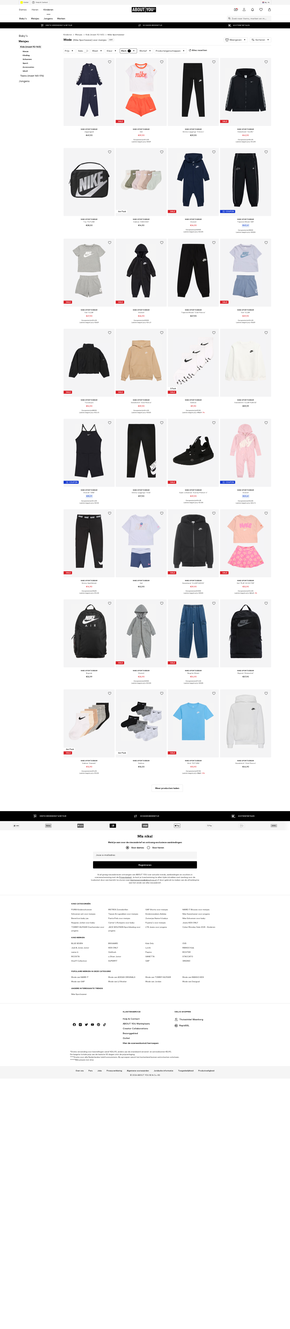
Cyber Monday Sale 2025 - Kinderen (198, 927)
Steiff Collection (79, 961)
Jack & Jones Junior (80, 948)
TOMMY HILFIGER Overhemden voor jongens (87, 929)
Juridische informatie (163, 1071)
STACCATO (187, 956)
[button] (236, 39)
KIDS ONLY (113, 948)
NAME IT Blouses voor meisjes (195, 909)
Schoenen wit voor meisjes (83, 914)
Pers (91, 1071)
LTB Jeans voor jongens (156, 927)
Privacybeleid (125, 877)
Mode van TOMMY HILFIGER (158, 977)
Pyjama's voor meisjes (155, 923)
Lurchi (148, 948)
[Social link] (74, 1024)
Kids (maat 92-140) (95, 34)
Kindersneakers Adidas (155, 914)
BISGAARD (113, 943)
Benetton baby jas (80, 918)
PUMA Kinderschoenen (81, 909)
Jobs (99, 1071)
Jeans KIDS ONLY (190, 923)
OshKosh (112, 952)
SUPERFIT (112, 961)
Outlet (25, 2)
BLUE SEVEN (77, 943)
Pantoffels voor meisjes (119, 918)
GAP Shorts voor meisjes (156, 909)
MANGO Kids (188, 948)
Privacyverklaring (114, 1071)
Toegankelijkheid (185, 1071)
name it (74, 952)
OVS (184, 943)
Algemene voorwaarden (138, 1071)
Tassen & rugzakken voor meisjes (123, 914)
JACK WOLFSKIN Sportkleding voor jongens (124, 929)
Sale (80, 51)
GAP (147, 961)
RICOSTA (75, 956)
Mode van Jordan (153, 981)
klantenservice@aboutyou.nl (143, 880)
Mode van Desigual (191, 981)
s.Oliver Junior (114, 956)
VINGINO (186, 961)
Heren (35, 9)
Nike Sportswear (116, 34)
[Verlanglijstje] (261, 9)
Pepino (148, 952)
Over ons (80, 1071)
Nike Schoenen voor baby (193, 918)
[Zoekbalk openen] (228, 18)
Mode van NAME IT (80, 977)
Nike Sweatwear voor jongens (196, 914)
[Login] (244, 9)
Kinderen (48, 9)
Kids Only (149, 943)
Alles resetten (199, 50)
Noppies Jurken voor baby (83, 923)
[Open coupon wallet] (235, 9)
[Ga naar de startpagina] (88, 1013)
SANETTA (150, 956)
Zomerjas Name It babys (156, 918)
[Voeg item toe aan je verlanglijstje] (109, 62)
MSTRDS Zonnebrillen (118, 909)
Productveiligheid (206, 1071)
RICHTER (186, 952)
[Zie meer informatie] (89, 139)
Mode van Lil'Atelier (117, 981)
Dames (23, 9)
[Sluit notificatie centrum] (252, 9)
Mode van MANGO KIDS (193, 977)
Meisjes (78, 34)
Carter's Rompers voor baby (121, 923)
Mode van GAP (78, 981)
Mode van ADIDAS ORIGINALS (121, 977)
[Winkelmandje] (269, 9)
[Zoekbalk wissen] (269, 18)
